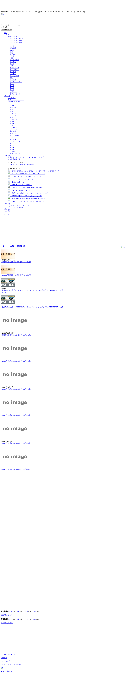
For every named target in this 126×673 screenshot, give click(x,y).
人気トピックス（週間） (16, 40)
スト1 (12, 84)
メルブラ (13, 74)
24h (12, 611)
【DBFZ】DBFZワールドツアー (21, 185)
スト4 (12, 88)
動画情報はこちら (7, 615)
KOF (11, 58)
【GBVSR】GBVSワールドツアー (21, 190)
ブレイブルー (14, 70)
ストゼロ (13, 80)
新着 (18, 611)
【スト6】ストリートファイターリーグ (23, 179)
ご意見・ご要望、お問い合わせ (11, 664)
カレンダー (11, 98)
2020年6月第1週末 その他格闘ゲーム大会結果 (16, 443)
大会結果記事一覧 (14, 159)
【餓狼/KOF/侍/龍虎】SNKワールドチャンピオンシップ (28, 193)
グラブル (13, 54)
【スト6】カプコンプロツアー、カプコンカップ (26, 176)
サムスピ (13, 62)
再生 (34, 611)
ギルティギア (14, 60)
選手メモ (7, 203)
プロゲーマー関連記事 (15, 207)
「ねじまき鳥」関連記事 (13, 246)
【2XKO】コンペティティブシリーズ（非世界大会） (28, 201)
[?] (9, 611)
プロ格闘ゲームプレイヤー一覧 (18, 205)
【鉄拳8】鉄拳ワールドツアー (20, 182)
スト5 (12, 90)
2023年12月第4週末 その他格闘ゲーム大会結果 (16, 262)
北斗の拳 (13, 72)
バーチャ (13, 56)
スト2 (12, 86)
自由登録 (7, 211)
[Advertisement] (56, 20)
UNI (11, 66)
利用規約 (4, 658)
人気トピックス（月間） (16, 42)
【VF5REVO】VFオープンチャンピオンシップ (26, 196)
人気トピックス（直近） (16, 38)
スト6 (12, 46)
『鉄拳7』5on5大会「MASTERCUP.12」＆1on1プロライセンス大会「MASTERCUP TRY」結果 (32, 290)
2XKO (12, 50)
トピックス (8, 34)
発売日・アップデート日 (16, 100)
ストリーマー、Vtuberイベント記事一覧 (21, 164)
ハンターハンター (16, 82)
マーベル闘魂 (14, 76)
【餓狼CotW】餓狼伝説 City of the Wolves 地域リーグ (27, 198)
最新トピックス (13, 36)
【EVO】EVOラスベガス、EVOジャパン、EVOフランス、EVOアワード (34, 171)
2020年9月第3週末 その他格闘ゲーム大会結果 (16, 335)
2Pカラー (6, 27)
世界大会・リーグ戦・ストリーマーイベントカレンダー (26, 157)
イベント (7, 96)
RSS (123, 247)
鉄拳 (11, 52)
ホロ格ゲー (13, 92)
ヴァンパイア (14, 68)
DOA (11, 78)
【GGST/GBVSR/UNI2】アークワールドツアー (26, 187)
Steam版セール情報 (14, 101)
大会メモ (7, 155)
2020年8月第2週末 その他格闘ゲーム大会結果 (16, 389)
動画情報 (7, 209)
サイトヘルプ (5, 661)
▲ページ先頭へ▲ (7, 671)
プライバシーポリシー (8, 654)
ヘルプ (6, 214)
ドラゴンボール (15, 94)
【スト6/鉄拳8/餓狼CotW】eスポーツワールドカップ (27, 174)
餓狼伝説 (13, 48)
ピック (26, 611)
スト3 (12, 64)
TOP (5, 33)
